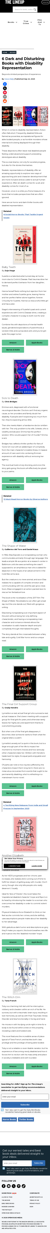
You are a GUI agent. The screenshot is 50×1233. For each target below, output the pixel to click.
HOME (5, 52)
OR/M (31, 1206)
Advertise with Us (36, 1197)
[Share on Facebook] (5, 84)
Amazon (13, 343)
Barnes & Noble (13, 350)
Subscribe (46, 2)
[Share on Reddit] (5, 101)
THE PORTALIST (7, 1210)
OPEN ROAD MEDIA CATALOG (11, 1213)
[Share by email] (5, 97)
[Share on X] (5, 88)
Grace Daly (9, 79)
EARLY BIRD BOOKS (8, 1203)
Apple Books (37, 343)
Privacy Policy (35, 1203)
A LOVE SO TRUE (7, 1197)
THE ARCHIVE (6, 1200)
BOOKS (13, 52)
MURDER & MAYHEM (8, 1206)
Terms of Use (34, 1200)
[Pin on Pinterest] (5, 92)
